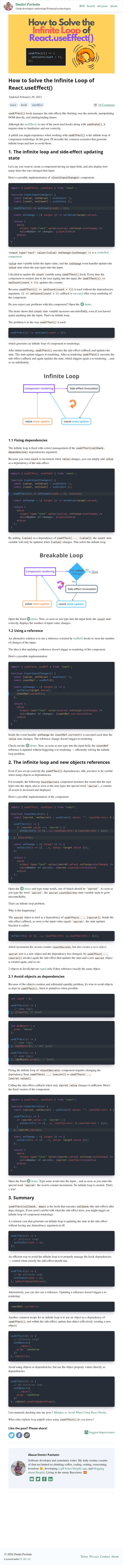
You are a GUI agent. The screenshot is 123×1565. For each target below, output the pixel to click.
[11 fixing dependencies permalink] (6, 440)
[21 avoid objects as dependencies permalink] (6, 976)
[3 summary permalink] (6, 1198)
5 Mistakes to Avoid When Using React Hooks (79, 1412)
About (113, 6)
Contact (105, 1556)
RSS (82, 6)
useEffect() (31, 124)
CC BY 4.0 (25, 1559)
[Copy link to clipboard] (27, 1435)
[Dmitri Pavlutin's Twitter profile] (38, 1479)
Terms (84, 1556)
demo (88, 304)
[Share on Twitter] (11, 1435)
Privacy (94, 1556)
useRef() (78, 638)
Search (91, 6)
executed (78, 293)
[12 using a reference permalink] (6, 630)
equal (43, 968)
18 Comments (106, 105)
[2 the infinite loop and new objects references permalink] (6, 762)
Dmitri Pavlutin (28, 4)
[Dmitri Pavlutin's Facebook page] (44, 1479)
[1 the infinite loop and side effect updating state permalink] (6, 152)
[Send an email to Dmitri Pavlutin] (32, 1479)
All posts (102, 6)
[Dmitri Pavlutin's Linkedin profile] (50, 1479)
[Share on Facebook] (19, 1435)
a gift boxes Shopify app (72, 1468)
